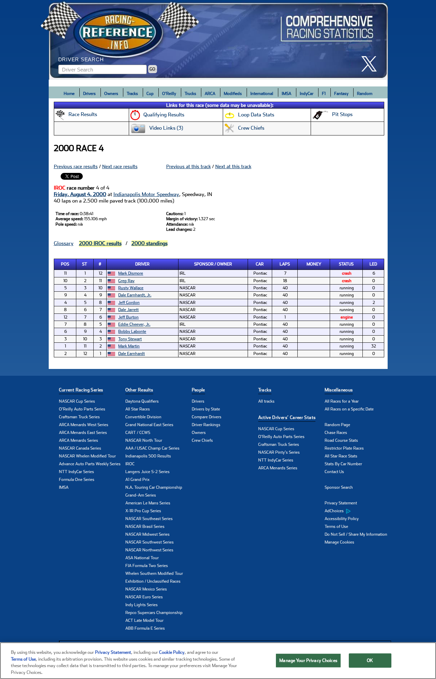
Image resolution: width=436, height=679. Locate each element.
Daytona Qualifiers (142, 401)
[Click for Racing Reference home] (218, 40)
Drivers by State (206, 409)
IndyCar (306, 93)
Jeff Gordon (129, 302)
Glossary (64, 243)
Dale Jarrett (128, 309)
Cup (150, 93)
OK (370, 660)
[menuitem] (358, 511)
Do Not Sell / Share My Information (356, 534)
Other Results (139, 389)
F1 (324, 93)
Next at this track (233, 166)
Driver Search (81, 59)
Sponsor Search (339, 487)
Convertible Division (143, 417)
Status (346, 264)
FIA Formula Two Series (146, 565)
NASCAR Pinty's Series (279, 452)
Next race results (120, 166)
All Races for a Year (342, 401)
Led (373, 264)
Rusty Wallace (130, 288)
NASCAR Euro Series (144, 597)
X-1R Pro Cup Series (143, 510)
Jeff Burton (128, 317)
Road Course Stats (341, 440)
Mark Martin (129, 346)
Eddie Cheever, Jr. (134, 324)
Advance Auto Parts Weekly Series (90, 464)
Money (314, 264)
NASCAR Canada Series (80, 448)
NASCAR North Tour (143, 440)
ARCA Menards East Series (83, 432)
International (261, 93)
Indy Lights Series (141, 604)
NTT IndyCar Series (76, 471)
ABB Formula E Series (145, 628)
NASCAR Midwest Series (147, 534)
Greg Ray (126, 280)
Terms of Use (336, 526)
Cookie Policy (172, 652)
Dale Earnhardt (131, 353)
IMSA (286, 93)
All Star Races (137, 409)
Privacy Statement (341, 503)
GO (152, 69)
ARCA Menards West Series (83, 424)
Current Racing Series (81, 389)
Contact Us (334, 471)
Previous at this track (188, 166)
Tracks (132, 93)
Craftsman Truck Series (79, 417)
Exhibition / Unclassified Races (153, 581)
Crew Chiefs (202, 440)
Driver (142, 264)
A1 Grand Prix (137, 479)
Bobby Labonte (132, 331)
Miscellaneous (339, 389)
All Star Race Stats (341, 456)
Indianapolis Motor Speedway (146, 194)
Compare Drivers (206, 417)
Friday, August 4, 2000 (80, 194)
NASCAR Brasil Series (145, 526)
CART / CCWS (137, 432)
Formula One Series (76, 479)
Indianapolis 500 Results (148, 456)
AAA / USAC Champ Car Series (152, 448)
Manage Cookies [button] (339, 542)
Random (364, 93)
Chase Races (336, 432)
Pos (65, 264)
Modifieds (233, 93)
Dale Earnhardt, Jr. (134, 295)
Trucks (190, 93)
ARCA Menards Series (78, 440)
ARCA (210, 93)
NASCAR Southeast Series (149, 518)
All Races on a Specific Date (349, 409)
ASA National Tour (142, 557)
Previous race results (76, 166)
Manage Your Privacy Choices (308, 660)
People (198, 389)
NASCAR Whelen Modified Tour (87, 456)
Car (260, 264)
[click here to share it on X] (371, 63)
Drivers (89, 93)
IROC (130, 464)
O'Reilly (169, 93)
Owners (111, 93)
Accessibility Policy (342, 518)
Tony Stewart (130, 339)
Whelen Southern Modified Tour (154, 573)
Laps (285, 264)
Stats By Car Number (343, 464)
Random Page (337, 424)
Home (69, 93)
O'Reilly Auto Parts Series (82, 409)
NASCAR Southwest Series (149, 542)
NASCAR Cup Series (77, 401)
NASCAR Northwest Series (149, 550)
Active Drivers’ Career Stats (287, 417)
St (84, 264)
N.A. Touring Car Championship (153, 487)
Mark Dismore (130, 273)
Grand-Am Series (140, 495)
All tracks (266, 401)
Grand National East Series (149, 424)
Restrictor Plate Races (344, 448)
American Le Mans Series (147, 503)
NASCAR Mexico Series (146, 589)
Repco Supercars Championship (154, 612)
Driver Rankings (206, 424)
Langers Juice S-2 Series (147, 471)
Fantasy (341, 93)
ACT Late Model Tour (144, 620)
